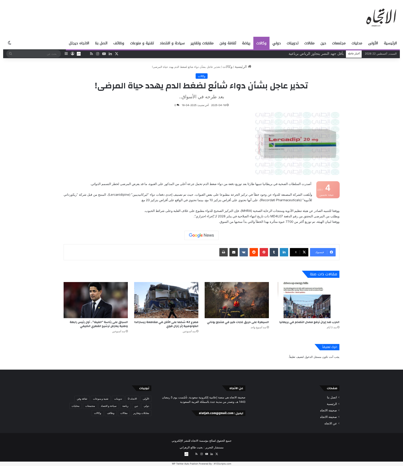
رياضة (246, 43)
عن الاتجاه (330, 423)
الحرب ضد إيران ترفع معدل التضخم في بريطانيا (309, 322)
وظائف (118, 43)
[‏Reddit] (254, 252)
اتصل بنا (101, 43)
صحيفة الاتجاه (328, 410)
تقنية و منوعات (142, 43)
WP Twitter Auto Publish (185, 463)
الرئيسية (390, 43)
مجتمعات (339, 43)
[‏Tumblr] (274, 252)
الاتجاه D (132, 398)
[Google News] (201, 235)
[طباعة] (223, 252)
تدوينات (292, 43)
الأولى (373, 43)
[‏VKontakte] (243, 252)
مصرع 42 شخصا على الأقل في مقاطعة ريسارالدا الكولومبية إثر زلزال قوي (166, 324)
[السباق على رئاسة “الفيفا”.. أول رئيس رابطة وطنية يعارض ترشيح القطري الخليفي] (96, 300)
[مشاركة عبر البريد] (233, 252)
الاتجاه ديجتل (79, 43)
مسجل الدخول (313, 356)
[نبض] (85, 54)
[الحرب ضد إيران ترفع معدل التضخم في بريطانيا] (307, 300)
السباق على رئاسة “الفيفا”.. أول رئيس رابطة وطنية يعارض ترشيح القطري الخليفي (99, 324)
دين (323, 43)
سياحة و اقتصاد (172, 43)
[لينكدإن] (284, 252)
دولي (276, 43)
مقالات (309, 43)
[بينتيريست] (264, 252)
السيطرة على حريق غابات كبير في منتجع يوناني (238, 322)
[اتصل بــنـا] (79, 54)
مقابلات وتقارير (202, 43)
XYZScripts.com (222, 463)
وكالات (261, 43)
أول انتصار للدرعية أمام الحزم (322, 53)
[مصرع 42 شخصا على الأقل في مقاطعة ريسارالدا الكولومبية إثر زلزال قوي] (166, 300)
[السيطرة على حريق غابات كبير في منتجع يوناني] (237, 300)
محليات (357, 43)
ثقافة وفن (228, 43)
